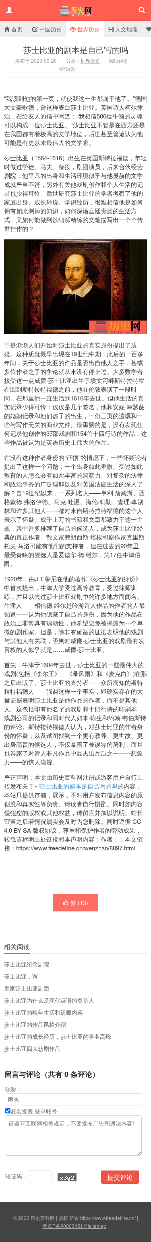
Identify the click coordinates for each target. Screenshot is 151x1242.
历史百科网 (75, 10)
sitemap (97, 1225)
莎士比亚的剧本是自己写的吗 (75, 49)
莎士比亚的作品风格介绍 (35, 1024)
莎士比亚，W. (21, 976)
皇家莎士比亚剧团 (26, 988)
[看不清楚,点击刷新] (67, 1177)
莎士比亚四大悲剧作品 (32, 1048)
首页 (16, 29)
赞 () (79, 903)
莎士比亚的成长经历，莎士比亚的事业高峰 (57, 1036)
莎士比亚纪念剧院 (26, 964)
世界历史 (88, 29)
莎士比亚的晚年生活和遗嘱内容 (43, 1012)
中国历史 (50, 29)
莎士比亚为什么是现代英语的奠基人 (49, 1000)
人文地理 (126, 29)
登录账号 (46, 1111)
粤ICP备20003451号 (65, 1225)
